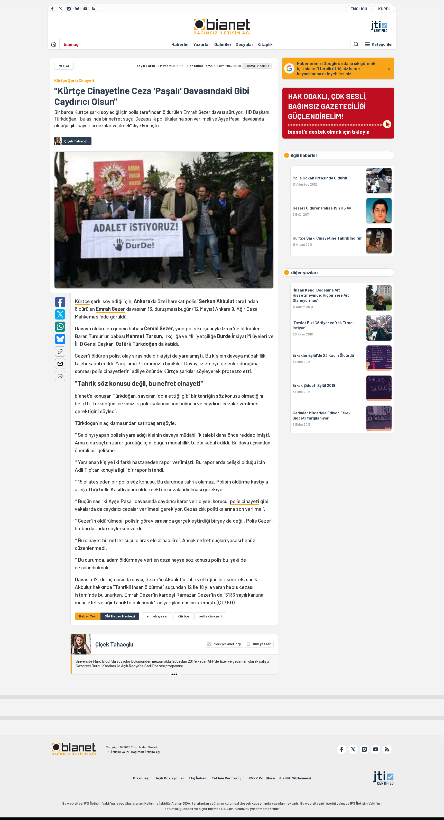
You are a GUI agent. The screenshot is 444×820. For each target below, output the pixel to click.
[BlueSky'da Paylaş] (60, 339)
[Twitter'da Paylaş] (60, 314)
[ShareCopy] (60, 351)
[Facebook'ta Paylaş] (60, 302)
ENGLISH (358, 8)
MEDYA (64, 65)
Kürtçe (82, 301)
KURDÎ (384, 8)
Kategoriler (382, 44)
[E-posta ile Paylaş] (60, 364)
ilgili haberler (304, 155)
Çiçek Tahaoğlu (114, 644)
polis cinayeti (244, 501)
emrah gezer (157, 616)
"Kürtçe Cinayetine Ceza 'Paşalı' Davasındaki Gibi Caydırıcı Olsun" (151, 96)
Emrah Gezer (110, 309)
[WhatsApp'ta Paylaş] (60, 327)
